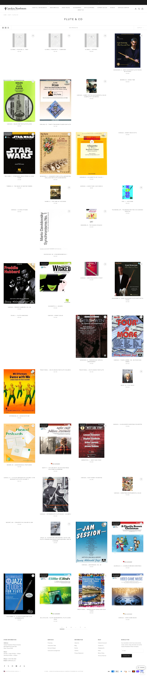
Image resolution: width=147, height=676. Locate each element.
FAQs (99, 650)
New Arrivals (54, 7)
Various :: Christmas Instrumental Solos (127, 493)
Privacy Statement (78, 653)
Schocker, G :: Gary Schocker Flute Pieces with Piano (128, 70)
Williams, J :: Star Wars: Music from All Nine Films (19, 177)
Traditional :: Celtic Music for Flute (91, 370)
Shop (9, 14)
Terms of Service (102, 655)
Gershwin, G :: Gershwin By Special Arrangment (91, 360)
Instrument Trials (52, 645)
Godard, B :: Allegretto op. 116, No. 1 (91, 177)
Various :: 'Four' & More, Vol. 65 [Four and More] (127, 360)
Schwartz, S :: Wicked (55, 306)
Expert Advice (102, 7)
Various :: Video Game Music (127, 617)
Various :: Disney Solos (55, 315)
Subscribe (126, 655)
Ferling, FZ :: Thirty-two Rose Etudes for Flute (55, 124)
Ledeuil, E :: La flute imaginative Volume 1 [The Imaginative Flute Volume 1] (19, 478)
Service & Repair (123, 7)
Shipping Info (101, 648)
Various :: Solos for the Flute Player (19, 124)
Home (5, 14)
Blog (75, 645)
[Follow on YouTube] (16, 666)
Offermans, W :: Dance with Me (19, 416)
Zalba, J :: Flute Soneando (19, 315)
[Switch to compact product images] (8, 28)
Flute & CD (15, 14)
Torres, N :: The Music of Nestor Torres (19, 186)
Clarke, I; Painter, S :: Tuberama (55, 49)
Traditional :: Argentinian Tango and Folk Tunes (91, 610)
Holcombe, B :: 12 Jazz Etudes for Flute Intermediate (19, 617)
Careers (76, 650)
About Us (81, 9)
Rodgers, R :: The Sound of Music (91, 225)
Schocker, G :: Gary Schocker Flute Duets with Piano (127, 299)
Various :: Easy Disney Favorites (91, 477)
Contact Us (100, 645)
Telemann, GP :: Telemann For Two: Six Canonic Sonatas (127, 210)
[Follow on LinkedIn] (24, 666)
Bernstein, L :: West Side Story (92, 460)
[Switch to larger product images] (3, 28)
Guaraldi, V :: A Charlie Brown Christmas (127, 565)
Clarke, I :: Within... (91, 49)
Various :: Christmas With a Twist (91, 278)
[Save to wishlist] (33, 35)
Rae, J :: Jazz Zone (127, 201)
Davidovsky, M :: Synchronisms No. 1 (55, 254)
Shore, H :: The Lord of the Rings (55, 201)
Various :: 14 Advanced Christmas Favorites (127, 424)
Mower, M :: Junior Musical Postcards (19, 464)
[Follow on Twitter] (8, 666)
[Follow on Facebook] (4, 666)
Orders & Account (102, 643)
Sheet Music (66, 7)
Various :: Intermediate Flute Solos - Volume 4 (55, 514)
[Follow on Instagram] (12, 666)
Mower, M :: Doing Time (127, 79)
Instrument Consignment (54, 650)
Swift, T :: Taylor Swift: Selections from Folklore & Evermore (55, 468)
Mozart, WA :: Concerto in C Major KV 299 (19, 522)
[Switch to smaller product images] (5, 28)
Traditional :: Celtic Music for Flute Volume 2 (55, 370)
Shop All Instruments (39, 7)
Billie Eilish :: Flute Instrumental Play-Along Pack (55, 618)
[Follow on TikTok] (20, 666)
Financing (50, 643)
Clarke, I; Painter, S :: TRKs (19, 49)
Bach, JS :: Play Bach (127, 385)
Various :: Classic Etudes (19, 209)
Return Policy (101, 653)
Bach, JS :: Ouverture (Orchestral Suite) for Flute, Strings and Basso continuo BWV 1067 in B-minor (55, 539)
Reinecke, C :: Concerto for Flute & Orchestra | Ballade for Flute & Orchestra (55, 177)
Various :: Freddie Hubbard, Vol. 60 (19, 307)
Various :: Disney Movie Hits (127, 132)
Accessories (77, 7)
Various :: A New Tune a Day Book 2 (91, 186)
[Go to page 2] (85, 627)
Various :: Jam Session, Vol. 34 (91, 564)
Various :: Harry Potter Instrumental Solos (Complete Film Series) (91, 96)
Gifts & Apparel (89, 7)
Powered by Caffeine (76, 671)
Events (112, 7)
